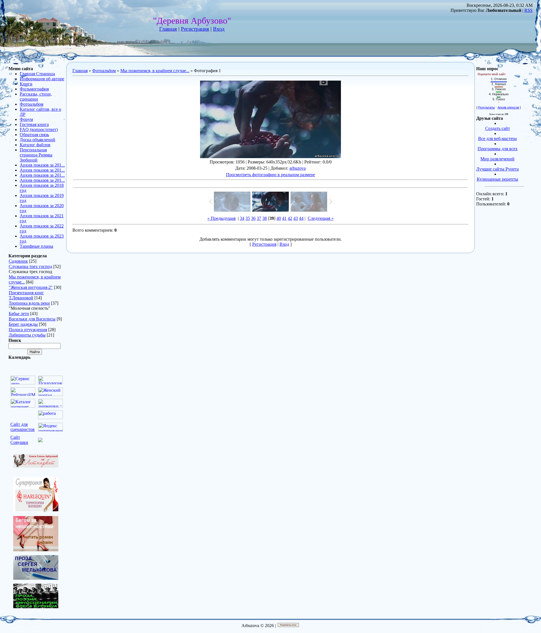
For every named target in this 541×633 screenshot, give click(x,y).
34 (242, 218)
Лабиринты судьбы (27, 335)
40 (278, 218)
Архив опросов (508, 107)
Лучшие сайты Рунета (497, 169)
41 (284, 218)
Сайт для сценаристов (22, 427)
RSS (528, 10)
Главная (168, 29)
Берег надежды (23, 324)
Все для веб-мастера (497, 138)
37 (259, 218)
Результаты (486, 107)
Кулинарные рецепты (497, 179)
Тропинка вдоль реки (29, 303)
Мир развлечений (497, 158)
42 (290, 218)
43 (295, 218)
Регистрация (195, 29)
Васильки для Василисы (32, 318)
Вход (219, 29)
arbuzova (297, 168)
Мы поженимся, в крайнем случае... (154, 70)
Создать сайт (497, 128)
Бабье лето (19, 313)
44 (301, 218)
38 (264, 218)
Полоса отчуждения (28, 329)
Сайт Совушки (19, 440)
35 (247, 218)
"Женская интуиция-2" (31, 287)
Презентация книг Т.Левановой (26, 295)
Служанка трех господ (30, 266)
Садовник (18, 261)
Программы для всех (498, 148)
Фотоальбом (104, 70)
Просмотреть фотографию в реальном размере (270, 174)
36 (253, 218)
